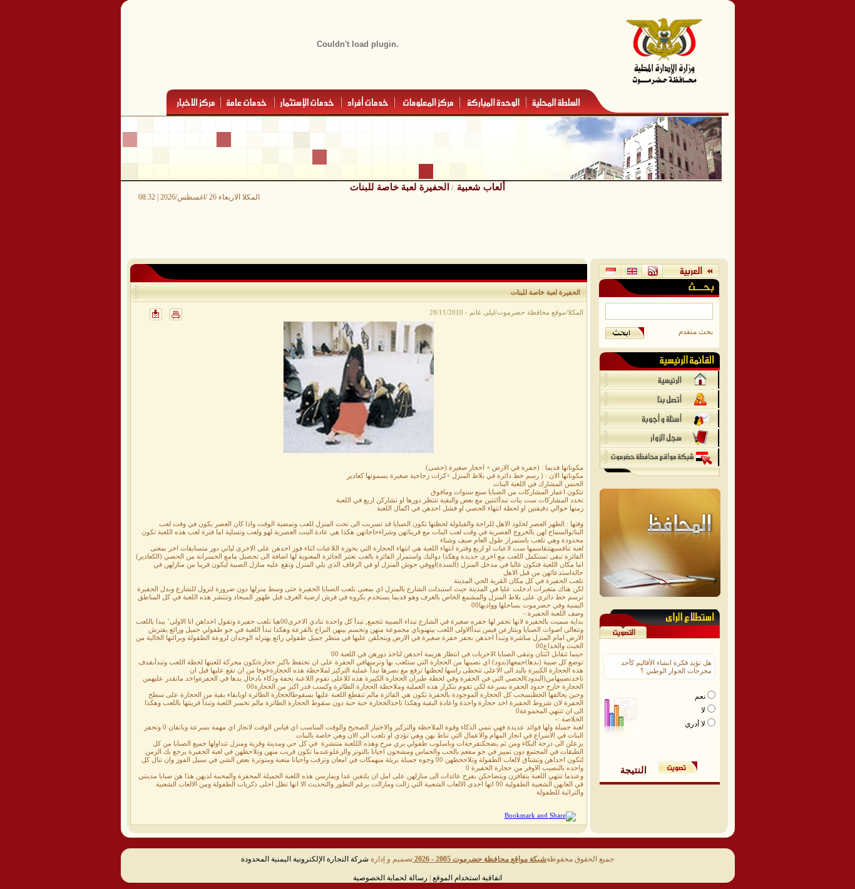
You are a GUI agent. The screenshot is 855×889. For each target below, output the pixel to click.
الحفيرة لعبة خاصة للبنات (399, 186)
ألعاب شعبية (481, 186)
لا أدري (696, 723)
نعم (701, 696)
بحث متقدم (695, 331)
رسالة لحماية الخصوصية (390, 877)
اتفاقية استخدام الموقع (467, 877)
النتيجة (633, 770)
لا (704, 710)
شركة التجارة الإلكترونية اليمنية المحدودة (305, 859)
